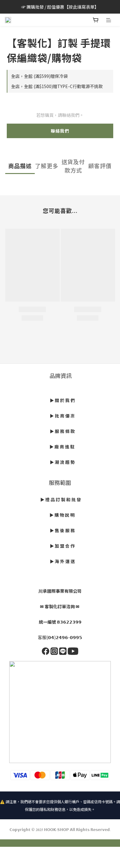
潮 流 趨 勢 (65, 462)
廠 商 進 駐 (64, 446)
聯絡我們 (60, 131)
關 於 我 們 (65, 400)
